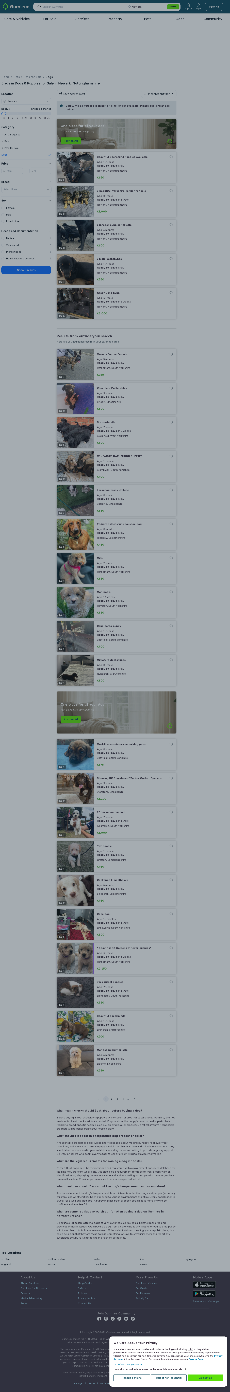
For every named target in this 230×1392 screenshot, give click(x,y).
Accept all (205, 1377)
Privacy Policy (197, 1359)
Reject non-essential (169, 1377)
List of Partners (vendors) (127, 1364)
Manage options (132, 1377)
